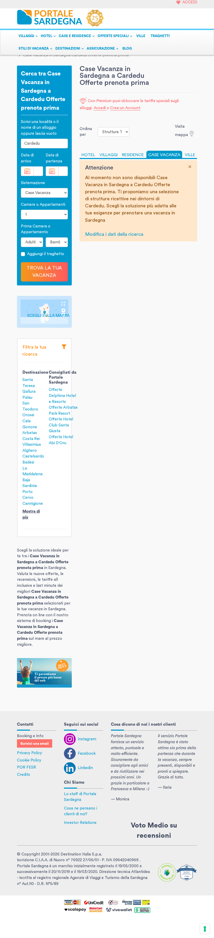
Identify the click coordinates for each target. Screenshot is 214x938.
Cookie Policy (29, 760)
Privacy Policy (29, 753)
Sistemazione (33, 183)
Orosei (28, 415)
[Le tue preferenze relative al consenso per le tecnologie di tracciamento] (205, 929)
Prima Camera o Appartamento (35, 229)
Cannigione (32, 504)
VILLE (140, 36)
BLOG (127, 48)
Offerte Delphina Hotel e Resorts (62, 395)
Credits (23, 775)
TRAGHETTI (160, 36)
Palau (27, 398)
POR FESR (26, 767)
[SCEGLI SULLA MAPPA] (44, 312)
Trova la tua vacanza (44, 272)
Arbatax (29, 433)
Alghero (29, 451)
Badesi (28, 462)
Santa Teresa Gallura (28, 386)
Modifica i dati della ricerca (114, 234)
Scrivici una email (34, 744)
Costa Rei (31, 439)
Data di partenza (54, 158)
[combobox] (44, 143)
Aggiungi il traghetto (45, 254)
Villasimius (31, 445)
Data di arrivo (27, 158)
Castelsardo (33, 456)
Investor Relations (80, 823)
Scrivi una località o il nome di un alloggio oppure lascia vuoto (39, 128)
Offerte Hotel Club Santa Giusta (61, 425)
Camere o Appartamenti (43, 205)
